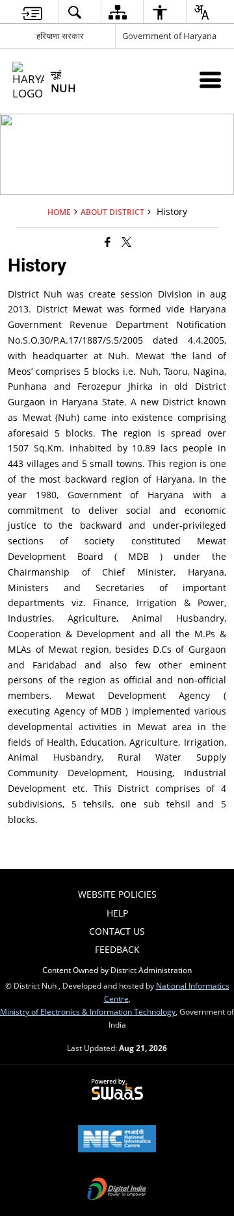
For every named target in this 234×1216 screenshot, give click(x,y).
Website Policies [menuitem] (117, 894)
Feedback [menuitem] (117, 949)
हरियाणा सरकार (60, 36)
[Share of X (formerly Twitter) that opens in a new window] (126, 241)
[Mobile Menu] (210, 79)
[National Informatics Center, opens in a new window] (117, 1140)
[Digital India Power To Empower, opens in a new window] (117, 1190)
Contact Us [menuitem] (117, 931)
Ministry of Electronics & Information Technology (88, 1011)
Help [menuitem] (117, 913)
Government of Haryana (169, 36)
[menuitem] (32, 12)
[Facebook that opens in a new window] (107, 241)
